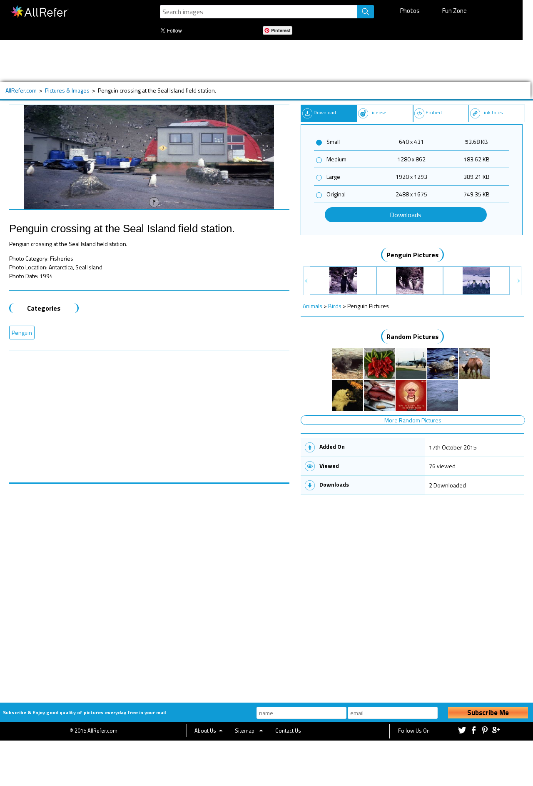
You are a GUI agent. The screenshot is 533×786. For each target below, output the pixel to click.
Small (333, 141)
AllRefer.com (21, 90)
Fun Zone (454, 10)
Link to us (492, 112)
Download (325, 112)
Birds (334, 305)
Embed (434, 112)
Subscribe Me (488, 712)
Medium (336, 159)
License (377, 112)
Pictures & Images (67, 90)
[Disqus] (149, 588)
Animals (312, 305)
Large (333, 176)
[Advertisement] (261, 61)
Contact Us (288, 730)
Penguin (22, 332)
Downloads (405, 215)
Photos (410, 10)
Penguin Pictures (412, 255)
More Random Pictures (412, 420)
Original (336, 194)
